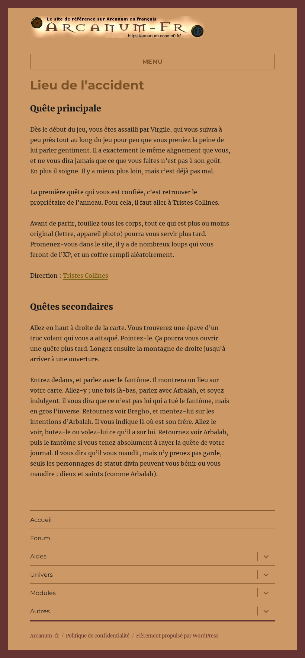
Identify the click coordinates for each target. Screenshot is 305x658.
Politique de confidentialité (97, 636)
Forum (40, 538)
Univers (41, 574)
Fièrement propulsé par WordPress (177, 636)
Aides (38, 556)
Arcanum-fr (117, 27)
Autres (40, 611)
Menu (152, 61)
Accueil (41, 519)
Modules (43, 592)
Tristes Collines (85, 275)
